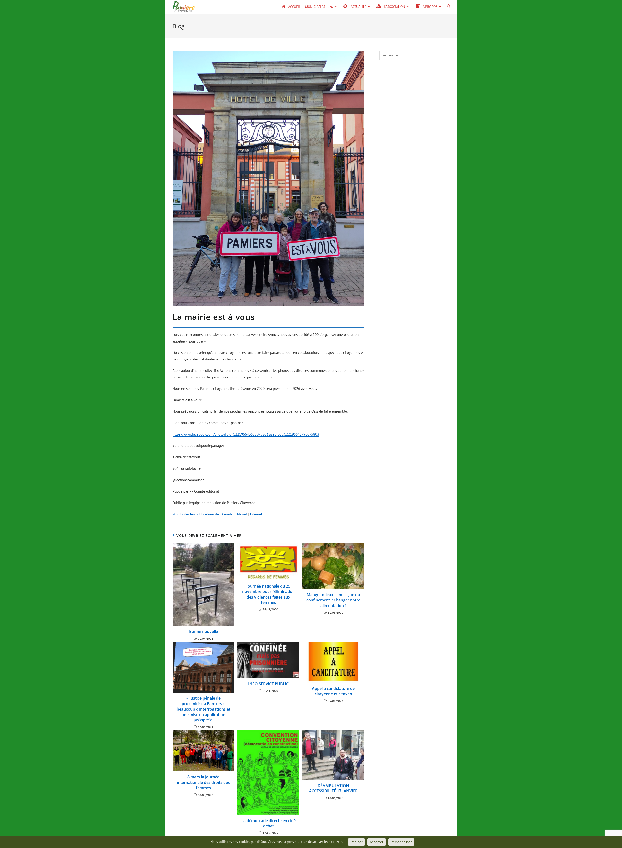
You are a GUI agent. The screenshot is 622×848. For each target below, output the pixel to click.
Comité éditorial (210, 514)
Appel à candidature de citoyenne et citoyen (333, 691)
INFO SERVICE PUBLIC (268, 683)
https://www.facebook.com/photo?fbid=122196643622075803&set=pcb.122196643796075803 (246, 434)
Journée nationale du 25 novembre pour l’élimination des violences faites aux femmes (268, 594)
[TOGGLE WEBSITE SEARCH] (449, 7)
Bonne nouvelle (203, 631)
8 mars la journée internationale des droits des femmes (203, 782)
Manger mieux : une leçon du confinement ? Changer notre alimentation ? (333, 600)
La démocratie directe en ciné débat (268, 823)
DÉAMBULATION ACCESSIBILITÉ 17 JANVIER (333, 788)
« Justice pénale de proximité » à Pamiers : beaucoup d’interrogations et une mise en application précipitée (203, 709)
